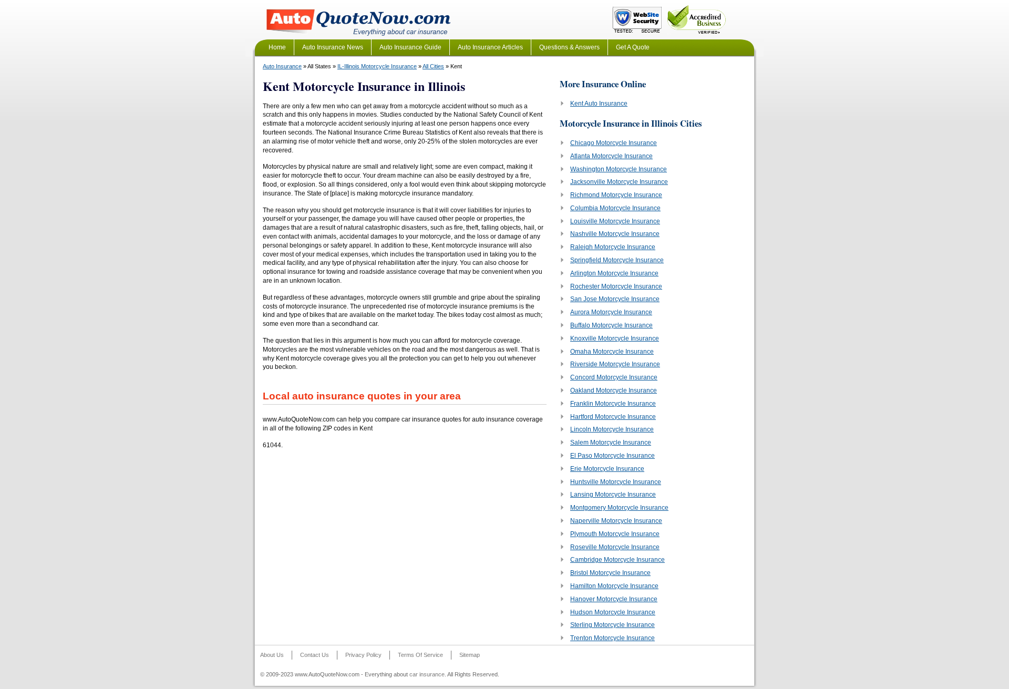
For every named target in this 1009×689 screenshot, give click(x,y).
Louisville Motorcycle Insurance (615, 221)
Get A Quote (633, 47)
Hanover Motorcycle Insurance (613, 599)
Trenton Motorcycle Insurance (612, 638)
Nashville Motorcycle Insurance (615, 234)
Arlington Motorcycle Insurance (614, 273)
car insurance (427, 674)
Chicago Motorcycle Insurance (613, 143)
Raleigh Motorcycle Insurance (612, 247)
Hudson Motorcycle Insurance (612, 612)
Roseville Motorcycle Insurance (615, 547)
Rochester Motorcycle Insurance (616, 286)
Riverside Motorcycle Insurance (615, 364)
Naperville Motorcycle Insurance (616, 521)
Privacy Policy (363, 655)
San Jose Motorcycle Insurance (615, 299)
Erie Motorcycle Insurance (607, 468)
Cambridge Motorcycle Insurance (617, 559)
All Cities (433, 66)
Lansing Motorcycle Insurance (613, 494)
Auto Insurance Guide (410, 47)
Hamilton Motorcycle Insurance (614, 586)
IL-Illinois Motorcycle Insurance (377, 66)
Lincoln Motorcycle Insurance (612, 429)
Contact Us (314, 655)
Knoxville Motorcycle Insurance (614, 338)
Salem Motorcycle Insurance (610, 442)
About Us (272, 655)
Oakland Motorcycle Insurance (613, 390)
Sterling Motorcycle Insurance (612, 625)
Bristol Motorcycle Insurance (610, 573)
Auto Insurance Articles (490, 47)
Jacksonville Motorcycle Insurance (619, 182)
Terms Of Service (420, 655)
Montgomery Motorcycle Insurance (619, 507)
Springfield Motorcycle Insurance (617, 260)
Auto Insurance (282, 66)
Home (277, 47)
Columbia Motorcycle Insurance (615, 208)
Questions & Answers (569, 47)
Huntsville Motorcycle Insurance (615, 482)
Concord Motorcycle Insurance (613, 377)
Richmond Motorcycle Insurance (616, 195)
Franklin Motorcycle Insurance (613, 403)
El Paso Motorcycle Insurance (612, 455)
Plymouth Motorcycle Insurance (615, 534)
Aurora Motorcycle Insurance (611, 312)
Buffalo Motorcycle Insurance (611, 325)
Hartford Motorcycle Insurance (613, 416)
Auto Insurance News (332, 47)
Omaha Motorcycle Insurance (612, 351)
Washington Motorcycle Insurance (618, 169)
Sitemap (469, 655)
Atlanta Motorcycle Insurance (611, 156)
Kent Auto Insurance (598, 103)
